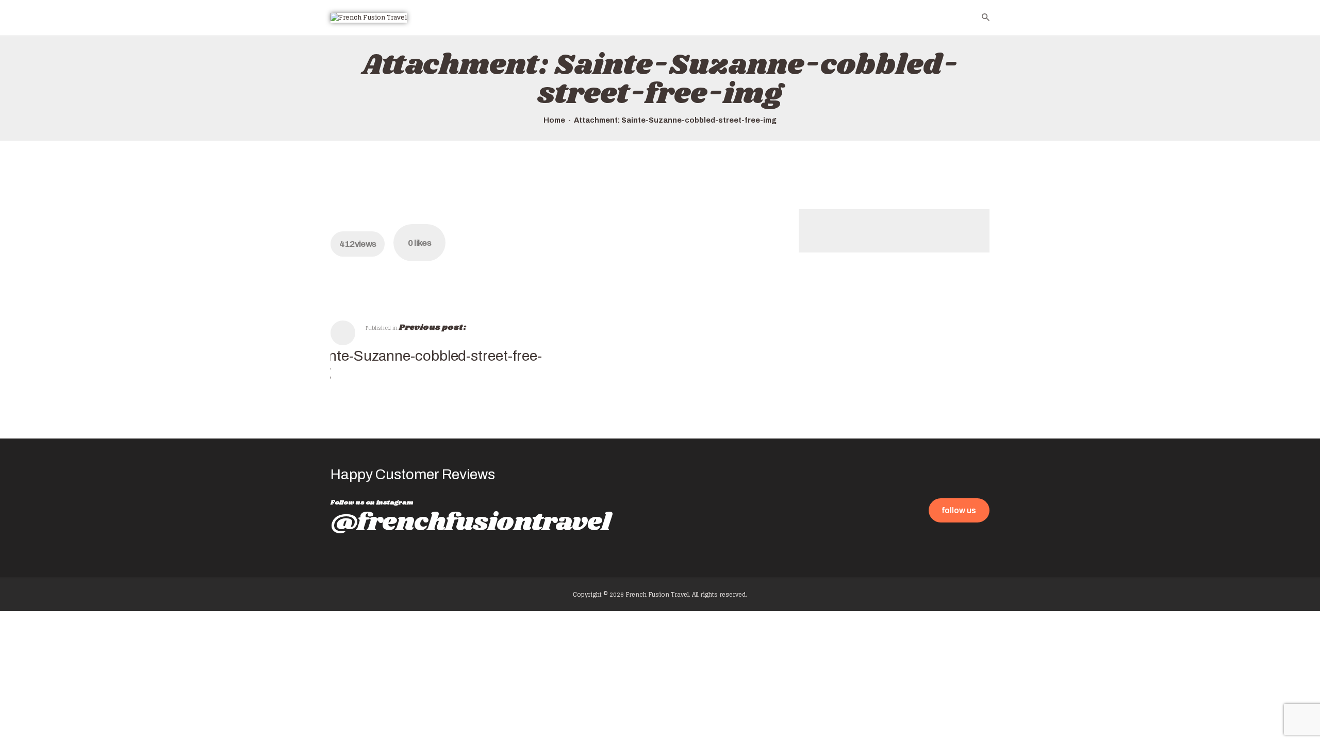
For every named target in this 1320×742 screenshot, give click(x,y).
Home (554, 120)
